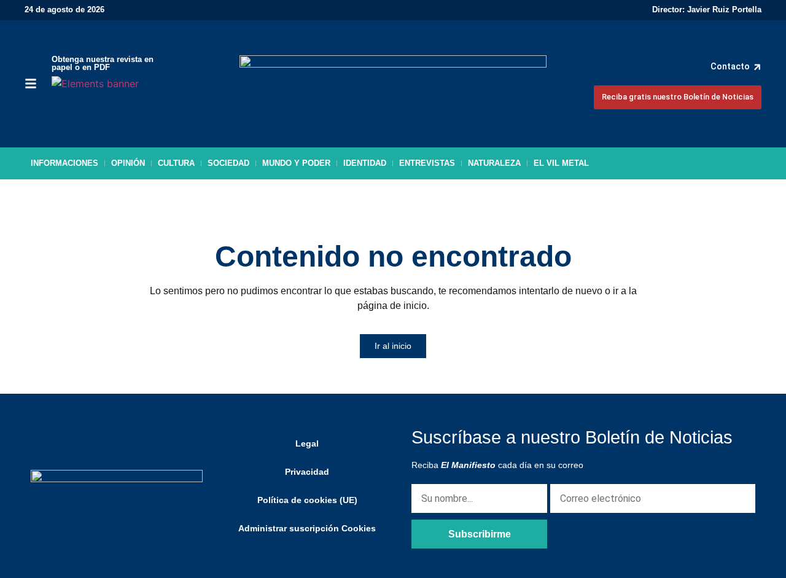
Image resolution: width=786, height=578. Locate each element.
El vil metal (561, 163)
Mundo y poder (296, 163)
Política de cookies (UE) (307, 500)
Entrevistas (427, 163)
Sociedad (228, 163)
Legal (307, 443)
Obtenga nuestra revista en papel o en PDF (103, 63)
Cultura (176, 163)
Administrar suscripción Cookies (307, 528)
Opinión (128, 163)
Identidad (364, 163)
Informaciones (64, 163)
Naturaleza (494, 163)
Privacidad (307, 472)
